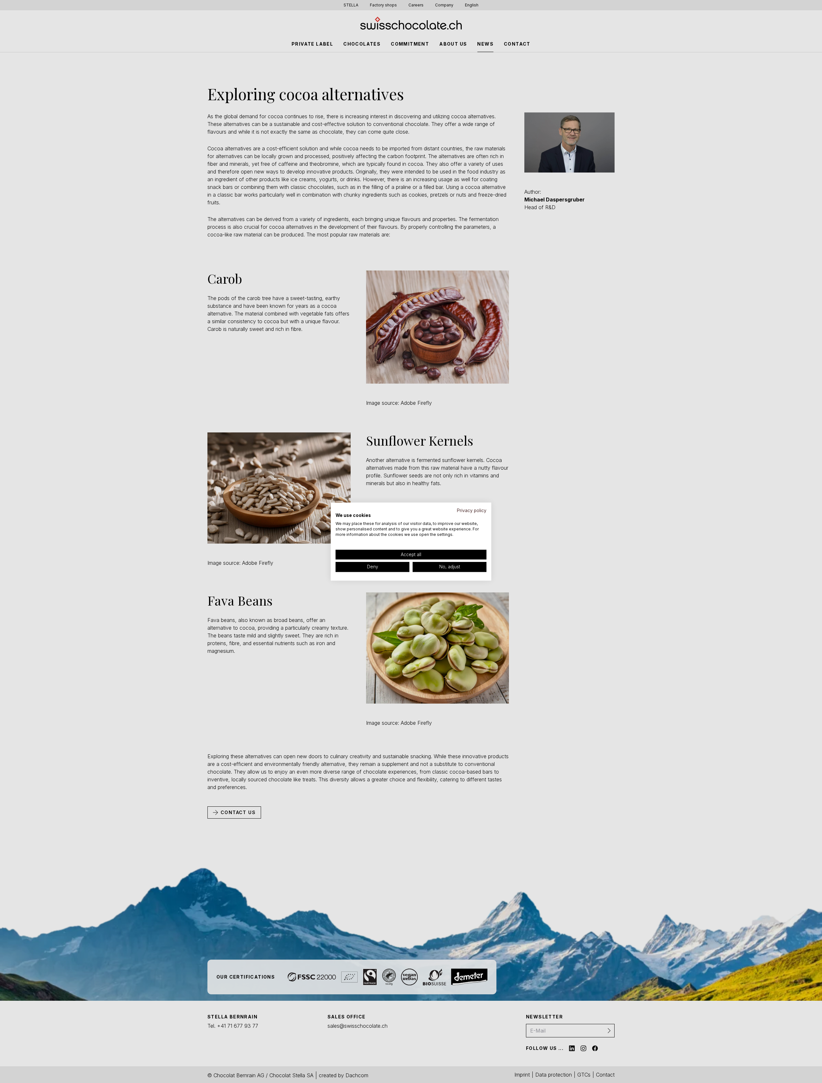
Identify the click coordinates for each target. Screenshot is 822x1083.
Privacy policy (471, 510)
